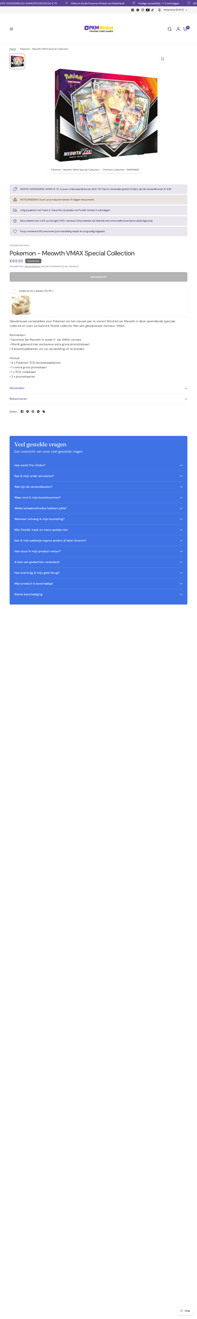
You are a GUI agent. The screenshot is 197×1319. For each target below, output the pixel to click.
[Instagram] (142, 9)
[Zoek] (170, 29)
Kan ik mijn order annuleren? (34, 476)
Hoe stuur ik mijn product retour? (37, 551)
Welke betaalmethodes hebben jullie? (40, 508)
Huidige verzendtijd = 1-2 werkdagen (147, 3)
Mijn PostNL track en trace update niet (41, 530)
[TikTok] (152, 9)
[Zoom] (162, 59)
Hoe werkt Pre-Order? (29, 465)
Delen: (14, 411)
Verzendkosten (32, 266)
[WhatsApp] (38, 411)
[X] (137, 9)
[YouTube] (147, 9)
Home (13, 49)
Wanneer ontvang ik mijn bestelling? (39, 519)
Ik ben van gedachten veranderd (36, 562)
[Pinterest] (33, 411)
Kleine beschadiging (28, 594)
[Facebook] (132, 9)
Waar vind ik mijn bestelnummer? (37, 497)
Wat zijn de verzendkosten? (33, 487)
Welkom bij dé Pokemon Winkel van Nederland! (86, 3)
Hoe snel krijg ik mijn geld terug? (37, 573)
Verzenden (17, 388)
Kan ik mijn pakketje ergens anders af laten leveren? (50, 540)
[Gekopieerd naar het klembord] (43, 411)
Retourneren (18, 399)
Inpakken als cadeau (36, 290)
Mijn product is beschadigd (33, 583)
